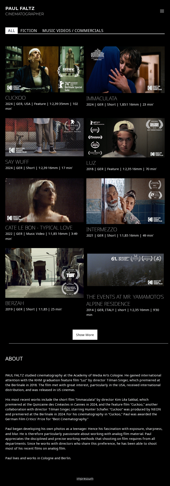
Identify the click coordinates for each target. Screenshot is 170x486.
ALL (11, 30)
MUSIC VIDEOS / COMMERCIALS (72, 30)
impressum (85, 478)
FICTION (28, 30)
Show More (85, 334)
